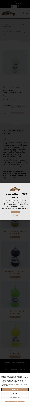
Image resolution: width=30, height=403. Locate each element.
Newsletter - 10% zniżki (15, 195)
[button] (27, 185)
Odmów (15, 393)
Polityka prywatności (20, 401)
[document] (15, 201)
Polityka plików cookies (10, 401)
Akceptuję (15, 389)
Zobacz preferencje (15, 398)
